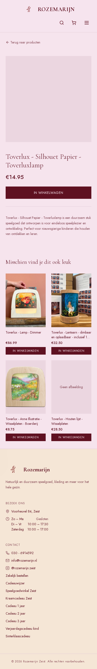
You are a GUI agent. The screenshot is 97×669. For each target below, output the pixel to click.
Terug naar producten (25, 42)
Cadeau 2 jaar (15, 613)
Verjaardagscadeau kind (22, 628)
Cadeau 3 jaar (15, 621)
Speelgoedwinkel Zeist (21, 590)
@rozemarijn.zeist (23, 568)
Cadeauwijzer (15, 583)
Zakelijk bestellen (17, 575)
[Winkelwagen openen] (74, 22)
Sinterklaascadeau (18, 636)
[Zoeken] (61, 22)
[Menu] (86, 22)
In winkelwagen (48, 192)
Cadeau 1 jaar (15, 606)
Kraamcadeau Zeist (19, 598)
